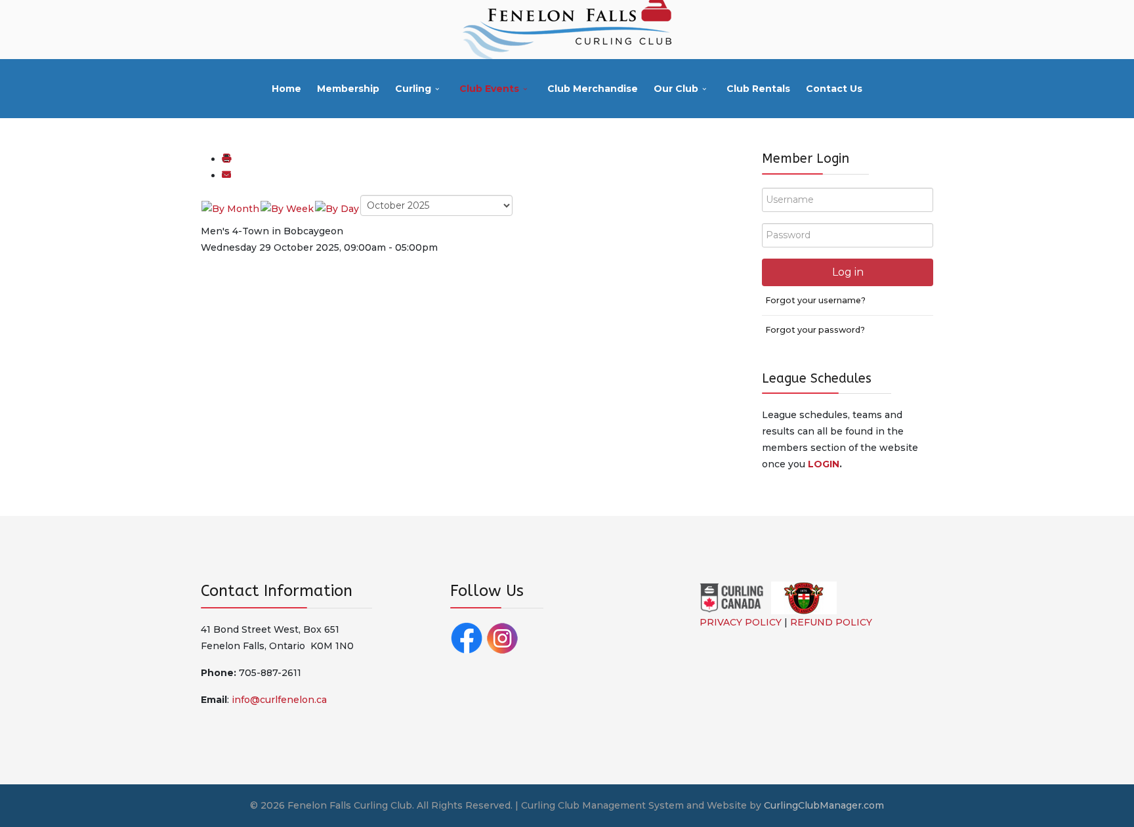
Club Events (489, 89)
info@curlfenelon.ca (279, 700)
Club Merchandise (592, 89)
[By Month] (230, 208)
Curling (413, 89)
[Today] (337, 208)
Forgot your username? (815, 300)
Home (286, 89)
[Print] (226, 159)
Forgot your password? (815, 330)
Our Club (676, 89)
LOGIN (823, 464)
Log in (848, 272)
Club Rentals (758, 89)
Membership (348, 89)
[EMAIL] (226, 175)
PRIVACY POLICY (741, 622)
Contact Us (834, 89)
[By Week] (287, 208)
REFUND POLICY (831, 622)
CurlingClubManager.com (824, 805)
